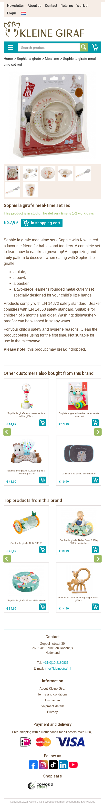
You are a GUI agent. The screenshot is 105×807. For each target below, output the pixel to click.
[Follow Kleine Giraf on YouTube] (73, 764)
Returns (67, 6)
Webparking (73, 801)
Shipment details (52, 706)
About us (35, 6)
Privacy (52, 712)
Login (11, 13)
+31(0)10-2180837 (55, 662)
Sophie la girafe (29, 59)
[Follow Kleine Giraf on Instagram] (43, 764)
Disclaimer (52, 700)
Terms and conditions (52, 694)
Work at (82, 6)
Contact (51, 6)
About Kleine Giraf (52, 688)
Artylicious (89, 801)
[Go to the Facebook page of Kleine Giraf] (33, 764)
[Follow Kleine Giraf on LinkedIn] (63, 764)
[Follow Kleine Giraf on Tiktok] (53, 764)
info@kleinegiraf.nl (58, 668)
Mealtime (52, 59)
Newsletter (15, 6)
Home (8, 59)
